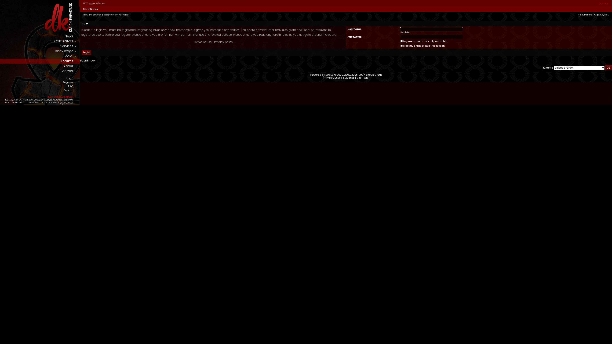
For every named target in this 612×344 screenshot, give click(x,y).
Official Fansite (22, 99)
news (69, 36)
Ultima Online (37, 99)
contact (66, 71)
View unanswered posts (95, 14)
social (68, 56)
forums (67, 61)
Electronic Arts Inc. (16, 101)
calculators (63, 41)
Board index (90, 9)
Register (68, 82)
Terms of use (202, 42)
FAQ (70, 86)
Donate (603, 3)
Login (69, 78)
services (66, 46)
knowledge (64, 51)
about (68, 66)
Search (68, 90)
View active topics (118, 14)
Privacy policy (223, 42)
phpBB (330, 75)
